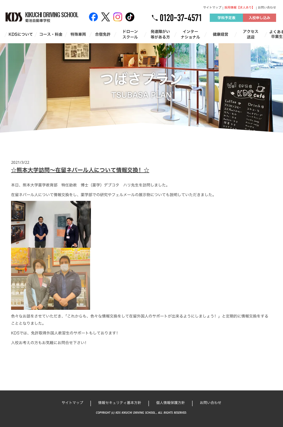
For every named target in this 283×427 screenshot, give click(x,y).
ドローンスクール (130, 34)
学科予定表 (226, 18)
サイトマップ (212, 8)
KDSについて (21, 34)
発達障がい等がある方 (160, 34)
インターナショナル (190, 34)
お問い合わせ (267, 8)
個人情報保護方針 (170, 402)
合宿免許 (103, 34)
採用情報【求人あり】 (239, 8)
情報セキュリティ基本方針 (119, 402)
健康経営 (220, 34)
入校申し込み (259, 18)
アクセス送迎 (250, 34)
